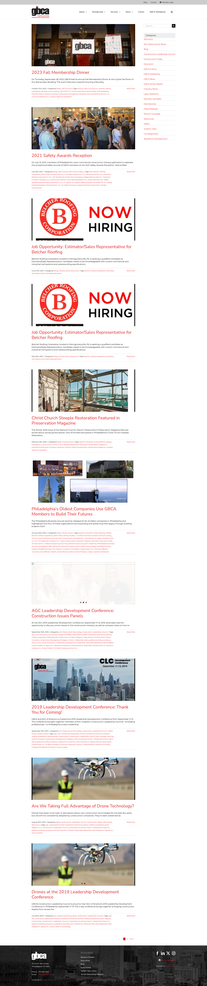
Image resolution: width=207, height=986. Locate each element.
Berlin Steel (58, 535)
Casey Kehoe (88, 637)
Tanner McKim (47, 648)
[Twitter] (168, 953)
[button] (171, 12)
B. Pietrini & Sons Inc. (90, 88)
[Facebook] (157, 953)
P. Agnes (91, 742)
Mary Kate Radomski (94, 643)
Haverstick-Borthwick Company (44, 447)
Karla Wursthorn (48, 643)
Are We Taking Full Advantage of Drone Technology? (83, 806)
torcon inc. (73, 648)
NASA (90, 180)
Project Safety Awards (83, 182)
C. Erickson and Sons (83, 535)
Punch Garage (170, 966)
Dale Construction (65, 538)
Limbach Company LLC (41, 180)
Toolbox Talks (150, 129)
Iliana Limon (37, 643)
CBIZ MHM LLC (66, 91)
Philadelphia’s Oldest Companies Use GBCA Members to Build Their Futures (74, 511)
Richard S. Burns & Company (64, 546)
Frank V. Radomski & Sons (79, 640)
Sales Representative (53, 273)
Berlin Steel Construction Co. (52, 174)
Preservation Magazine (97, 447)
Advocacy (148, 39)
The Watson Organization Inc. (82, 549)
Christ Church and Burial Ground (44, 538)
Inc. (108, 94)
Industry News (64, 271)
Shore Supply (91, 546)
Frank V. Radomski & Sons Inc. (98, 827)
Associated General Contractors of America (88, 635)
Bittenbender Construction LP (59, 637)
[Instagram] (173, 953)
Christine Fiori (99, 637)
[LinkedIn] (163, 953)
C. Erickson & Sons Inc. (72, 174)
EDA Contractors (80, 739)
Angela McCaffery (65, 635)
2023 (79, 88)
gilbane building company (100, 640)
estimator (110, 271)
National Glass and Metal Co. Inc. (50, 182)
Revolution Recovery (62, 645)
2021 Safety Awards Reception (62, 156)
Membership (150, 104)
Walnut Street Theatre (77, 552)
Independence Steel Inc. (92, 177)
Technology (66, 927)
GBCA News (73, 172)
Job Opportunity (38, 273)
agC (33, 635)
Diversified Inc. (78, 538)
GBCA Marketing (152, 74)
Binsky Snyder (69, 535)
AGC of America (41, 635)
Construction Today (94, 822)
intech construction (67, 541)
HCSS (77, 742)
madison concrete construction (96, 541)
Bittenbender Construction (57, 736)
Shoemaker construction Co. (94, 645)
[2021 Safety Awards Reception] (83, 128)
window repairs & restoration (61, 97)
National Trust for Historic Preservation (72, 447)
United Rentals (62, 552)
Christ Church (46, 445)
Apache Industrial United (89, 442)
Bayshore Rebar (105, 533)
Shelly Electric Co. (53, 185)
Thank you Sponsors (68, 744)
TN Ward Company (61, 648)
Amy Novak (52, 635)
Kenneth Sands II (60, 830)
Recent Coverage (152, 114)
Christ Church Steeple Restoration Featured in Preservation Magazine (76, 420)
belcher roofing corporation (95, 271)
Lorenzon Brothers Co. (40, 97)
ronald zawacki (77, 645)
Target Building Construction (88, 185)
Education (149, 64)
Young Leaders (62, 747)
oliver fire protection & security (71, 544)
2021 (91, 172)
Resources (74, 271)
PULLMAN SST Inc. (99, 182)
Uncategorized (151, 134)
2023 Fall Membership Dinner (60, 72)
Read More (131, 88)
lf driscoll (106, 177)
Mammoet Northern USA (60, 180)
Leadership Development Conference (70, 643)
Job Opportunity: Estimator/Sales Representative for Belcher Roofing (82, 249)
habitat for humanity (66, 742)
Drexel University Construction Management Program (65, 94)
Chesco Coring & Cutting (101, 535)
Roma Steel (80, 546)
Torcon (79, 744)
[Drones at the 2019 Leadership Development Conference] (83, 864)
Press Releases (151, 109)
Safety (81, 172)
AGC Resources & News (68, 632)
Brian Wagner (77, 637)
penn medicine (90, 544)
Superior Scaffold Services (42, 549)
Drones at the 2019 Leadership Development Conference (75, 894)
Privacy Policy (47, 980)
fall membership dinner (96, 94)
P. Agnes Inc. (69, 182)
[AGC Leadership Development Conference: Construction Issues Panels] (83, 583)
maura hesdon (37, 645)
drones (83, 827)
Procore (99, 742)
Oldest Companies (52, 544)
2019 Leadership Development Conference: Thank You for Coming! (80, 709)
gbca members (103, 538)
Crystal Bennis (74, 827)
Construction (37, 921)
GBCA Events (66, 88)
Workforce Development (156, 139)
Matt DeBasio (108, 643)
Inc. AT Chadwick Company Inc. (47, 541)
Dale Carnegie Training (104, 736)
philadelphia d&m (45, 546)
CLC (40, 827)
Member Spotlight (152, 99)
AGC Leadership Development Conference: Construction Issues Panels (73, 613)
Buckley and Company (50, 91)
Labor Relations (151, 94)
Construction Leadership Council (95, 632)
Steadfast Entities (104, 546)
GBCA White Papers (153, 84)
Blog (59, 88)
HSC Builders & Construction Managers (67, 177)
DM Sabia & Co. (91, 538)
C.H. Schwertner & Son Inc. (92, 174)
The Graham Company (61, 549)
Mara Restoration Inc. (79, 180)
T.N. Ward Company (68, 185)
